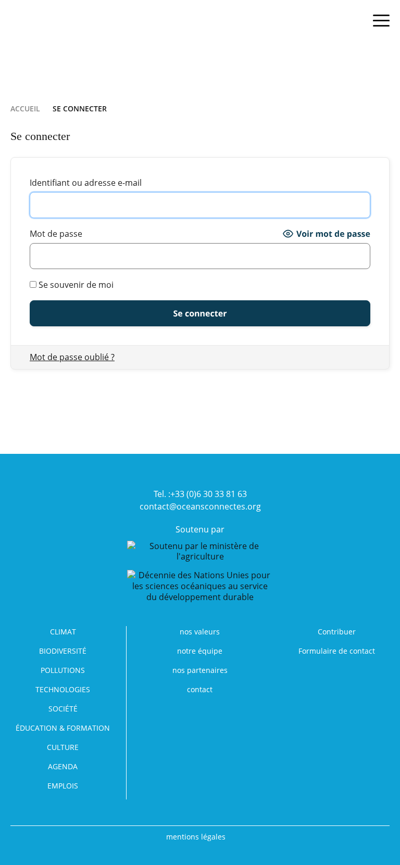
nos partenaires (200, 670)
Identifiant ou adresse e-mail (86, 182)
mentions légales (196, 837)
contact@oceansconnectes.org (200, 506)
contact (200, 689)
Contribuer (337, 632)
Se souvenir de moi (75, 284)
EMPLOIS (62, 786)
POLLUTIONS (63, 670)
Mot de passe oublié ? (72, 357)
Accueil (25, 108)
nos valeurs (200, 632)
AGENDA (63, 766)
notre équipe (199, 651)
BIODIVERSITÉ (62, 651)
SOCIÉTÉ (63, 709)
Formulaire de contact (336, 651)
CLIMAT (63, 632)
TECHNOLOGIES (62, 689)
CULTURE (63, 747)
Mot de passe (56, 233)
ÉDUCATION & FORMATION (63, 728)
